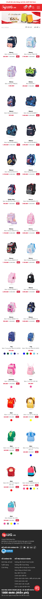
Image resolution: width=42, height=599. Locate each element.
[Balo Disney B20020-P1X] (30, 305)
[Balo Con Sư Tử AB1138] (30, 400)
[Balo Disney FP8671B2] (30, 40)
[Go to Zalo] (31, 547)
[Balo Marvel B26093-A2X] (30, 187)
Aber (30, 379)
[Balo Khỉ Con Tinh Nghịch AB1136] (11, 469)
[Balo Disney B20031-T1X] (11, 305)
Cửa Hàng (4, 567)
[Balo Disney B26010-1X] (30, 216)
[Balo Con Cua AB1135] (11, 400)
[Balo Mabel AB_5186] (11, 504)
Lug (11, 346)
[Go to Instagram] (27, 547)
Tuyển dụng (5, 565)
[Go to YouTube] (24, 547)
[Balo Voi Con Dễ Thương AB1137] (30, 434)
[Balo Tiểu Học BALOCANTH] (30, 334)
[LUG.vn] (9, 7)
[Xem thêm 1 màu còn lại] (37, 489)
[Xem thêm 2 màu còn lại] (18, 354)
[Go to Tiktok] (34, 547)
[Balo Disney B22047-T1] (11, 275)
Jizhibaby (11, 379)
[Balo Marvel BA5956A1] (11, 99)
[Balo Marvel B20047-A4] (30, 275)
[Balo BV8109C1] (30, 69)
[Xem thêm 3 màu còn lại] (37, 354)
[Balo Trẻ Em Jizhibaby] (11, 367)
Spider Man (11, 199)
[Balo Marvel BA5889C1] (30, 99)
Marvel (11, 111)
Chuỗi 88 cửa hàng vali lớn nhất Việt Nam (21, 2)
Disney (11, 52)
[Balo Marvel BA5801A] (30, 128)
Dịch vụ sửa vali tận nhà (22, 586)
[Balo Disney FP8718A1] (11, 40)
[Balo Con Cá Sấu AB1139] (11, 434)
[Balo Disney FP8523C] (11, 69)
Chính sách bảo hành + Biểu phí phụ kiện (28, 578)
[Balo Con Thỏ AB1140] (30, 367)
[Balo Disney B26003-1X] (30, 246)
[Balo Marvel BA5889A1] (11, 128)
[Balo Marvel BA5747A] (11, 158)
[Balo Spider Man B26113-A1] (11, 187)
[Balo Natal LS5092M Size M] (30, 469)
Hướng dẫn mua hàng (22, 565)
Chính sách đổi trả (20, 575)
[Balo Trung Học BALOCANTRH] (11, 334)
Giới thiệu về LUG (6, 562)
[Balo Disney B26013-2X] (11, 246)
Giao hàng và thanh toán (23, 570)
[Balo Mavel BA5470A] (30, 158)
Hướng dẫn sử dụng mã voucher (25, 567)
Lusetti (31, 481)
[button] (33, 7)
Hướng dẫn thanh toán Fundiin (24, 562)
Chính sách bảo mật (21, 581)
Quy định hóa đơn (20, 573)
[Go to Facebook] (21, 547)
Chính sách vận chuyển (22, 584)
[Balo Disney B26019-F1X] (11, 216)
